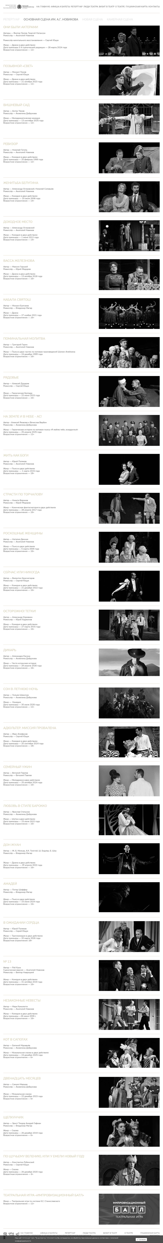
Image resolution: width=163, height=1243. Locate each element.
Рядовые (11, 377)
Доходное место (17, 222)
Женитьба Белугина (20, 183)
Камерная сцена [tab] (120, 19)
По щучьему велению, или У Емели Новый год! (43, 1156)
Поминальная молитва (24, 339)
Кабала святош (17, 300)
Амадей (10, 884)
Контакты (154, 7)
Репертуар (76, 7)
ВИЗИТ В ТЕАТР (106, 7)
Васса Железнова (18, 261)
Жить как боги (15, 455)
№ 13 (7, 962)
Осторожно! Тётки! (19, 611)
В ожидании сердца (21, 923)
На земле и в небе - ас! (22, 416)
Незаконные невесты (21, 1000)
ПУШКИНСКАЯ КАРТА (137, 7)
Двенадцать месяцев (22, 1078)
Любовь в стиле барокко (25, 806)
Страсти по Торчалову (23, 494)
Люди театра (90, 7)
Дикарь (9, 650)
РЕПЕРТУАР (11, 19)
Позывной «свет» (18, 66)
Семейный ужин (17, 767)
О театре (120, 7)
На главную (43, 7)
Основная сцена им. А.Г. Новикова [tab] (51, 19)
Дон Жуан (12, 845)
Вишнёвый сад (16, 105)
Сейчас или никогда (21, 572)
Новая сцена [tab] (92, 19)
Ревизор (10, 144)
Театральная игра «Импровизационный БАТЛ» (43, 1195)
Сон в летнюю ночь (20, 689)
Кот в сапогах (15, 1039)
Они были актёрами (20, 27)
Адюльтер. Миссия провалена (29, 728)
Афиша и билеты (60, 7)
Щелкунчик (13, 1117)
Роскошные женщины (23, 533)
